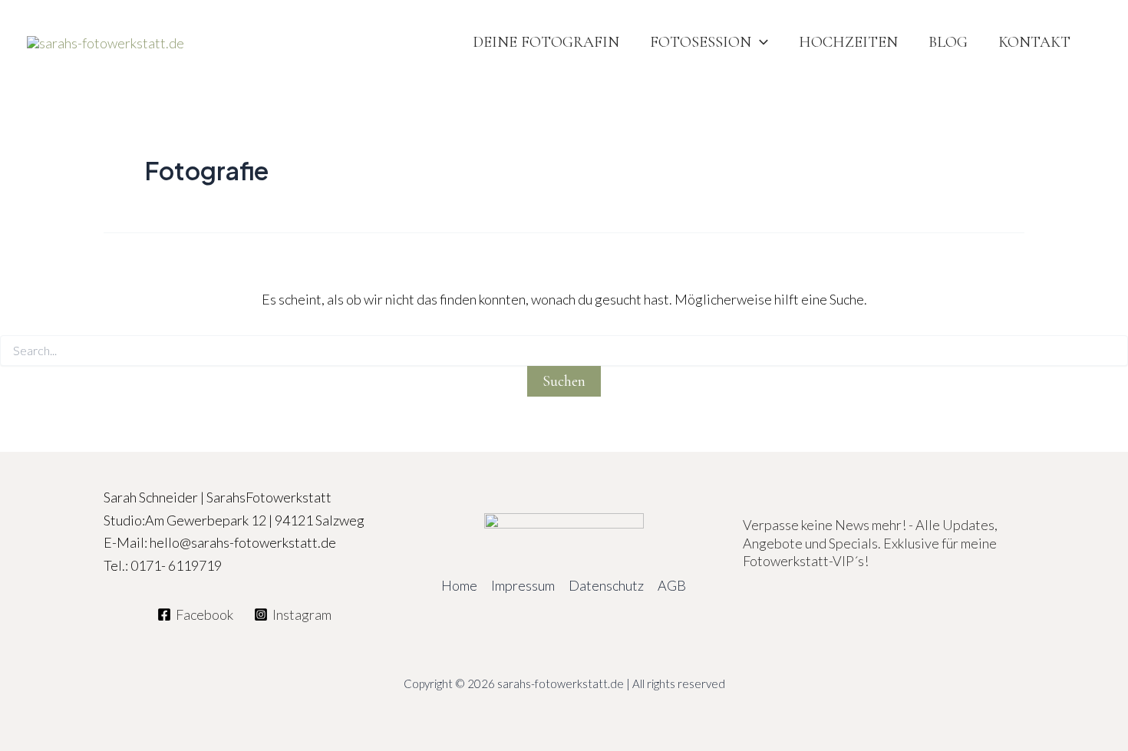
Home (459, 585)
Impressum (523, 585)
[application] (759, 42)
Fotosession (700, 42)
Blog (948, 42)
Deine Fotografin (546, 42)
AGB (672, 585)
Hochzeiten (848, 42)
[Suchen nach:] (564, 350)
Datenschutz (606, 585)
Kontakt (1034, 42)
